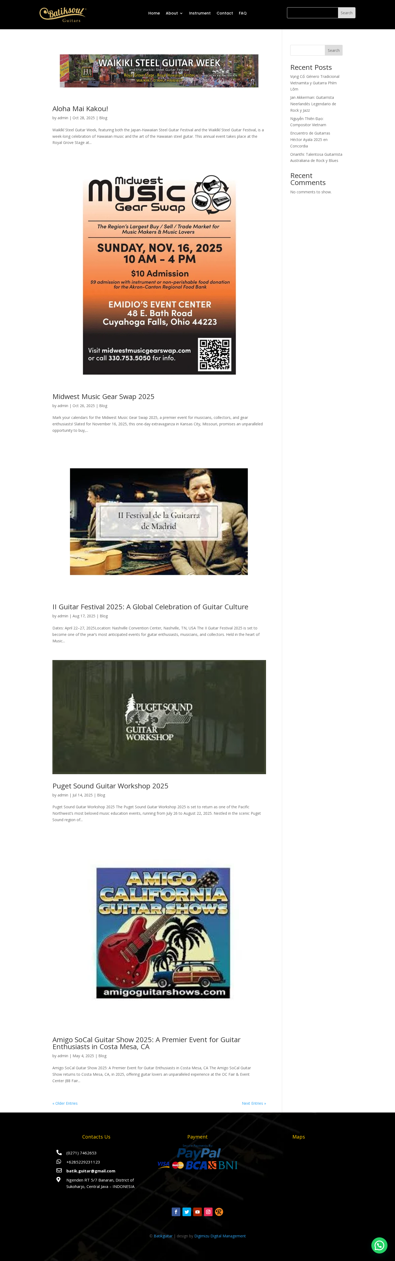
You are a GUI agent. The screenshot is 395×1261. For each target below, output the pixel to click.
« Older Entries (65, 1103)
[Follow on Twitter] (186, 1212)
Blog (103, 117)
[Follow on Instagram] (208, 1212)
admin (63, 117)
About (172, 13)
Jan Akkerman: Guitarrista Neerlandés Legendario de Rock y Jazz (313, 104)
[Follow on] (219, 1212)
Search (334, 50)
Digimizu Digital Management (220, 1235)
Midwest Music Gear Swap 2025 (103, 396)
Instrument (200, 13)
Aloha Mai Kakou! (80, 108)
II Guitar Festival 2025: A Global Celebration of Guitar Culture (150, 606)
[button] (379, 1245)
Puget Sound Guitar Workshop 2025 (110, 786)
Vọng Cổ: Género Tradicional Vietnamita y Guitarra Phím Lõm (314, 83)
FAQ (243, 13)
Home (154, 13)
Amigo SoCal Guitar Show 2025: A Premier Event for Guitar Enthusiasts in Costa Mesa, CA (146, 1043)
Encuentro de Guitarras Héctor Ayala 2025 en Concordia (310, 139)
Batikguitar (163, 1235)
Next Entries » (254, 1103)
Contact (225, 13)
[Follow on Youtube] (197, 1212)
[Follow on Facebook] (176, 1212)
